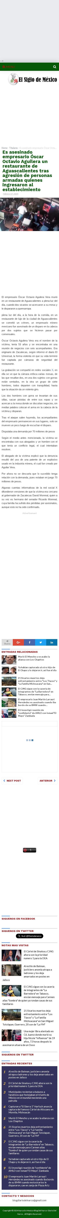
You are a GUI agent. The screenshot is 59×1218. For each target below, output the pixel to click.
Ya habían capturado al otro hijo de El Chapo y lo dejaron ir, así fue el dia (37, 669)
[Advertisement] (29, 29)
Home (4, 148)
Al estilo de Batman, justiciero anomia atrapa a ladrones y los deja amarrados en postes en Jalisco (27, 973)
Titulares (13, 148)
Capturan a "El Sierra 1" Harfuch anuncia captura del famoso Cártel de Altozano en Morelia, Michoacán (31, 1109)
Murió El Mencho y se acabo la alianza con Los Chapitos (34, 658)
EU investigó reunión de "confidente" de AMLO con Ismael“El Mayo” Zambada (37, 713)
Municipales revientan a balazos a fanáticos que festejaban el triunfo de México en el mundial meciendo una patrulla (29, 1096)
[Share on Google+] (18, 642)
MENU (10, 67)
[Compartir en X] (40, 642)
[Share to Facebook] (29, 642)
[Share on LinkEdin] (51, 642)
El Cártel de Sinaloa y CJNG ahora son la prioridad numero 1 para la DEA (38, 955)
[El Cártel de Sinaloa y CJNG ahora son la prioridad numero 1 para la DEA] (11, 955)
